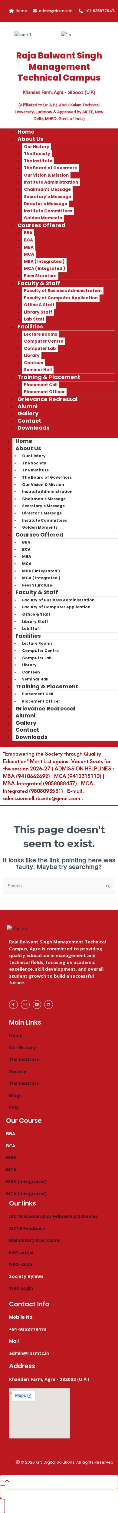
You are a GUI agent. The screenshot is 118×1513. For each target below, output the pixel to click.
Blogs (15, 1095)
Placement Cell (40, 385)
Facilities (30, 326)
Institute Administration (51, 182)
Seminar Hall (35, 679)
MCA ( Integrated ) (44, 268)
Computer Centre (43, 341)
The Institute (38, 161)
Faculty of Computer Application (61, 298)
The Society (37, 154)
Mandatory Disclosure (34, 1240)
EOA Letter (21, 1252)
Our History (36, 147)
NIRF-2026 (20, 1264)
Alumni (25, 715)
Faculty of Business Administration (63, 291)
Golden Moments (39, 527)
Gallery (25, 723)
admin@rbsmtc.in (56, 10)
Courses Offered (41, 225)
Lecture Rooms (40, 334)
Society (17, 1071)
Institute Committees (48, 211)
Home (21, 10)
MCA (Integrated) (26, 1193)
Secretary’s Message (47, 197)
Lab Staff (31, 628)
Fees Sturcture (37, 585)
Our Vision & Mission (46, 175)
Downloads (34, 427)
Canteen (33, 363)
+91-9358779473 (100, 10)
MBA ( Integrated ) (44, 261)
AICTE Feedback (27, 1228)
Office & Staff (39, 305)
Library (32, 355)
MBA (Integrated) (26, 1181)
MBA (29, 247)
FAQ (13, 1107)
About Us (30, 139)
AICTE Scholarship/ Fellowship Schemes (53, 1216)
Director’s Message (45, 204)
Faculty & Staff (39, 283)
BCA (28, 240)
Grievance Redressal (47, 399)
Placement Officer (41, 701)
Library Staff (38, 312)
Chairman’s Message (47, 189)
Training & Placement (49, 377)
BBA (28, 233)
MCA (29, 254)
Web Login (21, 1288)
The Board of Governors (50, 168)
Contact (27, 729)
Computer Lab (40, 348)
